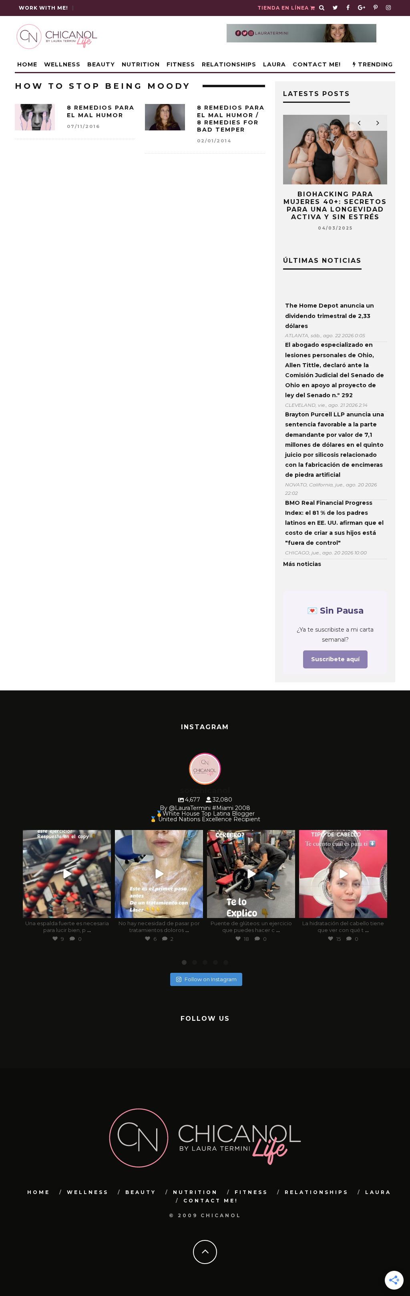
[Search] (322, 8)
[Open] (67, 874)
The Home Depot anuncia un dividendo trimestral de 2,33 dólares (329, 315)
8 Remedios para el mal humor (101, 111)
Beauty (101, 64)
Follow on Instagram (211, 979)
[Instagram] (103, 910)
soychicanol (65, 837)
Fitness (181, 64)
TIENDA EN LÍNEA (283, 8)
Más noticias (302, 564)
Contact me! (317, 64)
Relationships (229, 64)
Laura (274, 64)
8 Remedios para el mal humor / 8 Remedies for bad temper (231, 118)
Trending (374, 64)
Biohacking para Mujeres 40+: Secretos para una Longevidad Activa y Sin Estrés (335, 205)
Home (27, 64)
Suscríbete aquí (335, 659)
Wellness (62, 64)
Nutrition (141, 64)
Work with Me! (43, 8)
